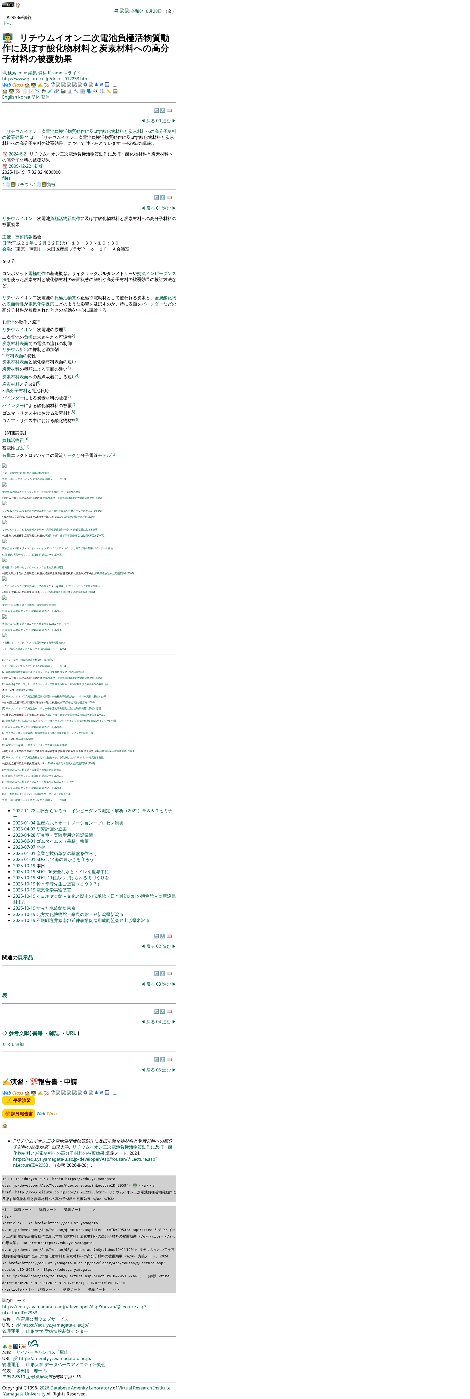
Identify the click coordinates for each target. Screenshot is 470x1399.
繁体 (45, 97)
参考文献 (19, 1033)
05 (159, 1070)
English (9, 97)
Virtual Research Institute (144, 1388)
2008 (58, 554)
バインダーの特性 (103, 548)
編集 (32, 73)
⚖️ (102, 91)
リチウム (24, 184)
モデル (104, 456)
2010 (62, 479)
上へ (6, 23)
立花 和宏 (8, 479)
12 (4, 794)
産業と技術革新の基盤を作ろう (66, 853)
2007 (91, 592)
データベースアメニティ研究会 (75, 1364)
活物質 (65, 218)
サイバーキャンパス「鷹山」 (44, 1352)
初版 (38, 166)
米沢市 (45, 1377)
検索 (12, 73)
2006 (130, 573)
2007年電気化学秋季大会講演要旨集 (67, 592)
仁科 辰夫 (7, 554)
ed (20, 73)
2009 (98, 498)
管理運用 (11, 1331)
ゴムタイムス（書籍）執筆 (62, 841)
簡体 (35, 97)
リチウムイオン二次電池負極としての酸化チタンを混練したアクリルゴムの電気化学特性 (51, 586)
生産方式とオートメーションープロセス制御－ (82, 823)
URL (71, 1033)
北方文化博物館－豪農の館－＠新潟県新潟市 (79, 914)
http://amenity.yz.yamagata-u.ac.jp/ (55, 1358)
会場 (6, 249)
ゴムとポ (31, 548)
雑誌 (54, 1033)
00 (159, 121)
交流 (141, 273)
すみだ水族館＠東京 (56, 908)
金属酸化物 (165, 298)
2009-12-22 (20, 166)
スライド (72, 73)
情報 (28, 237)
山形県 (32, 1377)
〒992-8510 (13, 1377)
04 (159, 1022)
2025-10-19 (24, 866)
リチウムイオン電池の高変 (29, 479)
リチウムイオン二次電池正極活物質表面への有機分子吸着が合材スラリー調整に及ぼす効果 (52, 510)
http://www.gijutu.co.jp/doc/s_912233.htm (45, 79)
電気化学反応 (41, 304)
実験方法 (7, 548)
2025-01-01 (24, 853)
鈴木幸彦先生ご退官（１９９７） (69, 884)
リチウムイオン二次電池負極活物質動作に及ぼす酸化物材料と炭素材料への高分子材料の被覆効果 (92, 1150)
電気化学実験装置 (53, 890)
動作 (76, 218)
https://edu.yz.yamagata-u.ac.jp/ (55, 1325)
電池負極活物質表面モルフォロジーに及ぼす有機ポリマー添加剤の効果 (41, 492)
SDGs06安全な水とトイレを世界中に (72, 872)
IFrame (55, 73)
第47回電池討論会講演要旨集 (110, 573)
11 (4, 781)
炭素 (6, 343)
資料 (43, 73)
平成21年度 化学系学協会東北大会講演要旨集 (68, 498)
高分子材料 (16, 390)
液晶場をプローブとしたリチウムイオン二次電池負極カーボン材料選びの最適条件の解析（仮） (58, 684)
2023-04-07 (24, 829)
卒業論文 (20, 690)
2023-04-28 (24, 835)
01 (159, 208)
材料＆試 (19, 548)
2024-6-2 (18, 154)
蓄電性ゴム (45, 623)
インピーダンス (161, 273)
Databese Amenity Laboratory (81, 1388)
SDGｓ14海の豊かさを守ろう (65, 859)
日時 (6, 243)
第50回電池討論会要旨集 (73, 516)
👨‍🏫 (7, 37)
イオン (26, 218)
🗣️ (89, 91)
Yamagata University (24, 1394)
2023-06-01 (24, 841)
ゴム (19, 448)
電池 (10, 322)
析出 (24, 349)
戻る (150, 121)
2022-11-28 (24, 811)
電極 (32, 273)
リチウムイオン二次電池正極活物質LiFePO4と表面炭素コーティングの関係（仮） (51, 733)
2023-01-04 (24, 823)
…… (114, 85)
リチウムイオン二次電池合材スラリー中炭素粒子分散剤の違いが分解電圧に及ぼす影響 (50, 529)
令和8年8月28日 (146, 11)
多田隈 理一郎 (31, 1371)
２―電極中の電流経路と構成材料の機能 (27, 473)
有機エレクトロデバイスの (29, 648)
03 (159, 984)
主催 (6, 237)
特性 (19, 304)
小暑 (40, 847)
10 (4, 769)
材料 (15, 343)
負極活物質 (42, 605)
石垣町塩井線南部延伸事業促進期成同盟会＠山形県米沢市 (93, 920)
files (6, 178)
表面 (11, 304)
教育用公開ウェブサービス (42, 1319)
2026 (44, 1388)
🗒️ (24, 91)
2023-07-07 (24, 847)
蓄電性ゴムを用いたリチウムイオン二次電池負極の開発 (32, 567)
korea (24, 97)
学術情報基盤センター (66, 1331)
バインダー (152, 304)
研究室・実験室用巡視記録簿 (64, 835)
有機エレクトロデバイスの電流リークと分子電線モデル (35, 642)
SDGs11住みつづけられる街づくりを (72, 878)
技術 (19, 237)
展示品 (25, 957)
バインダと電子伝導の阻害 (78, 548)
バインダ (44, 548)
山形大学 (35, 1331)
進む (166, 121)
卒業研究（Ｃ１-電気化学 (27, 554)
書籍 (37, 1033)
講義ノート (51, 479)
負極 (51, 184)
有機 (6, 456)
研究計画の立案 (51, 829)
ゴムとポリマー (60, 623)
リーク (69, 456)
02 (159, 946)
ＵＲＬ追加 (13, 1044)
